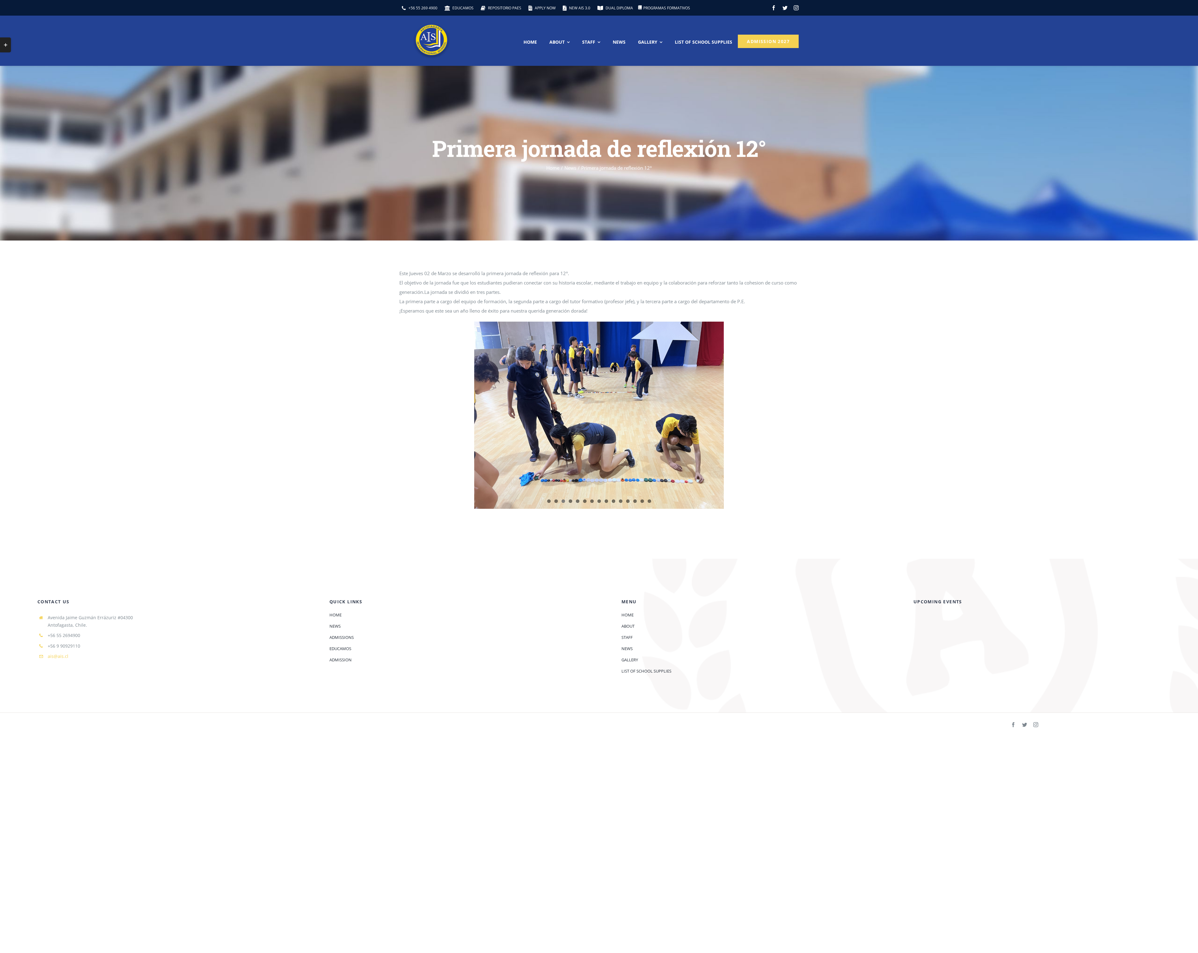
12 (628, 501)
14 (642, 501)
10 (613, 501)
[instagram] (796, 7)
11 (620, 501)
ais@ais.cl (58, 656)
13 (635, 501)
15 (649, 501)
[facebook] (773, 7)
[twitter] (784, 7)
